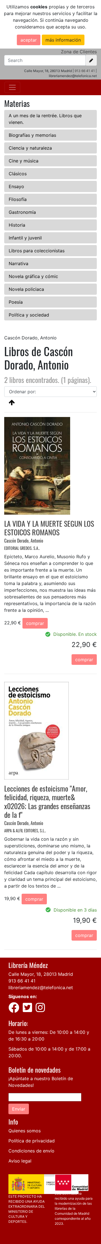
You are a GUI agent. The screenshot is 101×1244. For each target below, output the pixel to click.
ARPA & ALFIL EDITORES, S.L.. (25, 830)
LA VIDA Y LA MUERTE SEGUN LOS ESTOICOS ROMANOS (49, 528)
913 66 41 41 (85, 71)
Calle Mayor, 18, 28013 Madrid (40, 974)
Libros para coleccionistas (37, 250)
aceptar (28, 40)
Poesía (16, 302)
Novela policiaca (26, 289)
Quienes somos (24, 1130)
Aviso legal (19, 1161)
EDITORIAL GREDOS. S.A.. (22, 548)
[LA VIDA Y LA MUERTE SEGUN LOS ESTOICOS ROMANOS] (37, 465)
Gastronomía (22, 212)
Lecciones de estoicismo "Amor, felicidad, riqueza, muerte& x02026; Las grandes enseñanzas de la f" (47, 801)
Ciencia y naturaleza (30, 148)
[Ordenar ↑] (11, 402)
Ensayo (16, 186)
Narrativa (18, 263)
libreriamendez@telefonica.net (40, 987)
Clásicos (18, 173)
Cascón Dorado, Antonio (23, 540)
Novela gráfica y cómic (33, 276)
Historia (17, 225)
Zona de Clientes (79, 51)
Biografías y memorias (32, 135)
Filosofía (18, 199)
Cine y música (23, 161)
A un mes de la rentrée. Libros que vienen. (45, 119)
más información (63, 40)
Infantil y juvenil (25, 238)
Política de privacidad (31, 1141)
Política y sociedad (29, 315)
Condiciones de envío (31, 1151)
